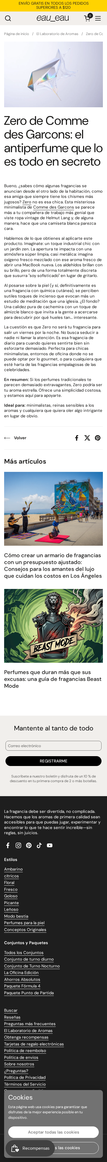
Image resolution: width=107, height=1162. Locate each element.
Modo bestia (16, 916)
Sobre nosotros (19, 1064)
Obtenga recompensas (26, 1037)
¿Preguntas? (16, 1071)
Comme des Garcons (53, 207)
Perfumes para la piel (24, 923)
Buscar (11, 1010)
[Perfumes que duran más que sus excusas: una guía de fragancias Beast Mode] (53, 626)
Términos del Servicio (25, 1084)
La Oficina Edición (21, 972)
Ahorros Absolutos (22, 979)
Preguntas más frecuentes (30, 1024)
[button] (7, 18)
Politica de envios (21, 1057)
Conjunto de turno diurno (29, 959)
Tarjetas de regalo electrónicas (34, 1044)
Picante (11, 903)
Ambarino (13, 869)
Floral (9, 882)
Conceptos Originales (25, 929)
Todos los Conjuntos (24, 952)
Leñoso (11, 909)
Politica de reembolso (25, 1050)
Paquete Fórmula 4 (22, 986)
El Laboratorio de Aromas (28, 1030)
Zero (26, 202)
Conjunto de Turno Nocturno (32, 966)
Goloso (11, 896)
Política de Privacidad (25, 1077)
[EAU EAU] (53, 18)
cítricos (11, 876)
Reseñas (12, 1017)
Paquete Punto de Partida (29, 993)
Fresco (11, 889)
